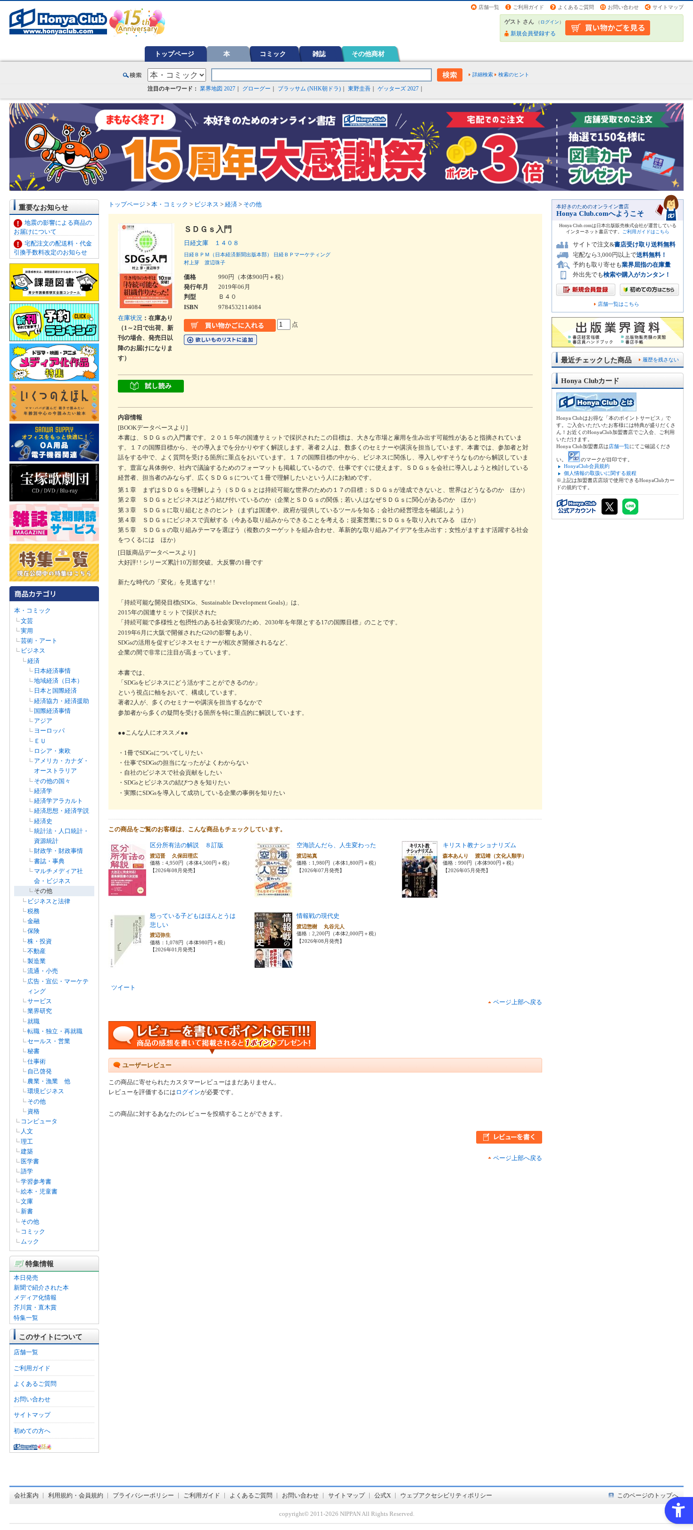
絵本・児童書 (39, 1191)
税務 (33, 911)
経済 (33, 660)
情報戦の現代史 (318, 915)
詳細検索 (482, 74)
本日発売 (26, 1277)
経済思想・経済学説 (61, 810)
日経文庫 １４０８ (211, 242)
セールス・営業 (48, 1041)
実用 (27, 630)
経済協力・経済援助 (61, 700)
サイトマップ (668, 7)
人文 (27, 1131)
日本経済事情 (52, 670)
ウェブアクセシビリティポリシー (446, 1495)
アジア (43, 720)
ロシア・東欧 (52, 750)
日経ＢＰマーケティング (301, 254)
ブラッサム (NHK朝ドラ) (309, 88)
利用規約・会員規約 (75, 1495)
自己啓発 (39, 1071)
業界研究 (39, 1011)
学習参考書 (36, 1181)
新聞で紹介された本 (41, 1287)
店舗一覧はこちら (618, 304)
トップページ (174, 53)
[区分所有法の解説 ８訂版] (127, 892)
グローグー (256, 88)
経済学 (43, 790)
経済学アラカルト (58, 800)
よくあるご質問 (576, 7)
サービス (39, 1001)
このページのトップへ (647, 1495)
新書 (27, 1211)
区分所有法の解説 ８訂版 (186, 845)
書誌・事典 (49, 861)
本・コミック (32, 610)
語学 (27, 1171)
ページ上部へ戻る (517, 1002)
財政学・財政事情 (58, 850)
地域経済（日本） (58, 680)
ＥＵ (40, 741)
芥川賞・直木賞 (35, 1307)
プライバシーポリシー (143, 1495)
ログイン (549, 22)
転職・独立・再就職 (54, 1031)
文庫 (27, 1201)
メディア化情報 (35, 1297)
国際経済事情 (52, 710)
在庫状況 (130, 317)
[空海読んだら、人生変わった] (273, 892)
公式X (382, 1495)
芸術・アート (39, 640)
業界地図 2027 (217, 88)
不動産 (36, 951)
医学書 (30, 1161)
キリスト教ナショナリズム (479, 845)
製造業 (36, 961)
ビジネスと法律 (48, 901)
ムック (30, 1241)
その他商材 (368, 53)
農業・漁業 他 (48, 1081)
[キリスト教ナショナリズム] (419, 892)
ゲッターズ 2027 (398, 88)
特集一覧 (26, 1317)
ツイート (123, 987)
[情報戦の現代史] (273, 963)
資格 (33, 1111)
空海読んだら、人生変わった (336, 845)
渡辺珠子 (215, 262)
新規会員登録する (533, 33)
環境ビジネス (45, 1091)
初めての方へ (32, 1430)
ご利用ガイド (528, 7)
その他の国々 (52, 781)
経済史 (43, 821)
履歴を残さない (661, 359)
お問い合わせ (623, 7)
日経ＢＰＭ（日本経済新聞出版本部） (228, 254)
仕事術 (36, 1061)
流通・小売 (42, 970)
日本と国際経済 (55, 690)
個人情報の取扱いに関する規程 (600, 473)
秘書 (33, 1051)
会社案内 (26, 1495)
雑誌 (319, 53)
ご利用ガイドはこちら (645, 231)
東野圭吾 (359, 88)
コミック (273, 53)
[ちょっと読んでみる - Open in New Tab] (151, 387)
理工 (27, 1141)
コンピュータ (39, 1121)
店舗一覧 (488, 7)
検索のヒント (513, 74)
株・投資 (39, 941)
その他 (43, 890)
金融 (33, 921)
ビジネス (33, 650)
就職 (33, 1021)
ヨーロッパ (49, 730)
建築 (27, 1151)
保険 (33, 930)
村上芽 (191, 262)
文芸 (27, 620)
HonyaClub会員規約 (587, 466)
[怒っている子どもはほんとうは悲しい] (127, 963)
